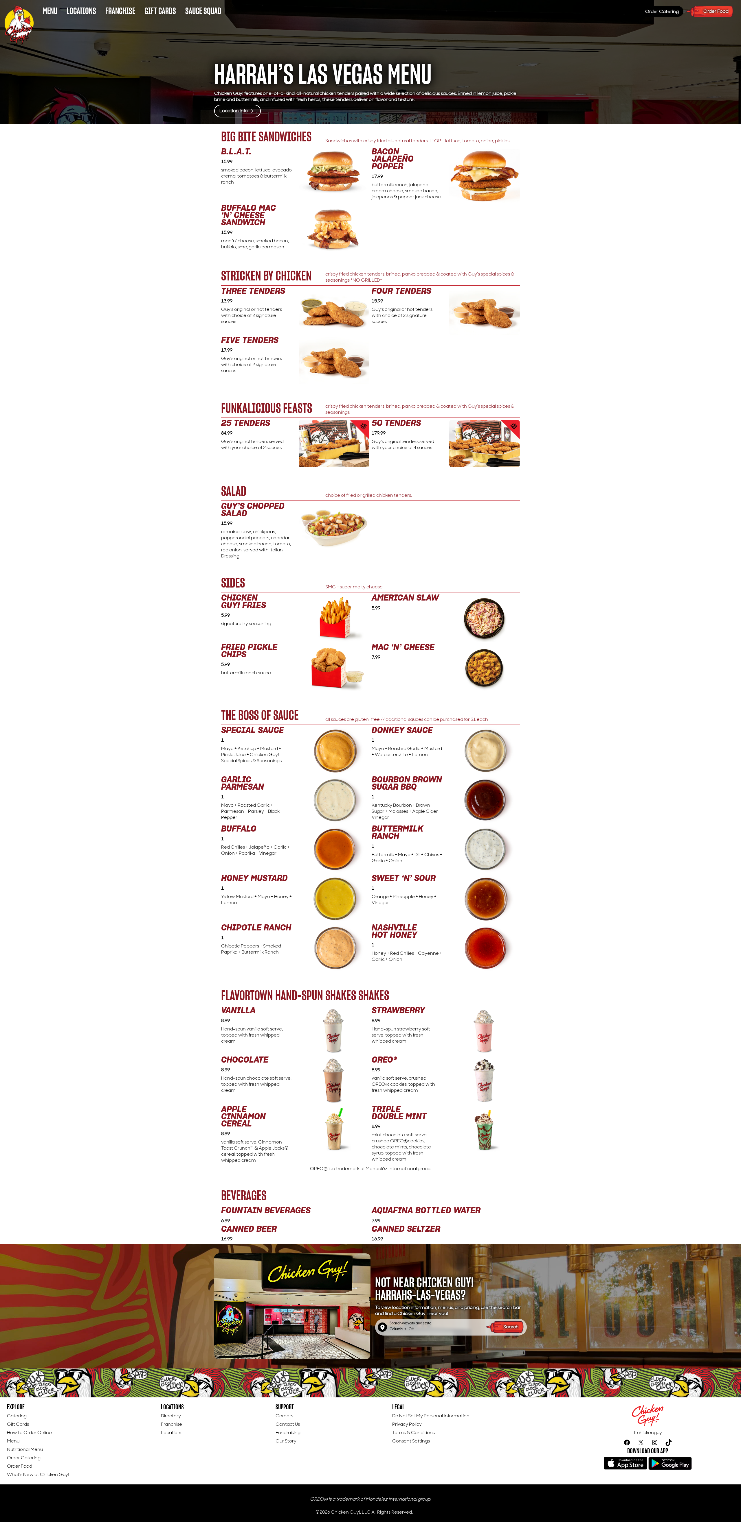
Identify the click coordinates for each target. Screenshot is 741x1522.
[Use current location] (382, 1327)
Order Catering (662, 11)
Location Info (234, 111)
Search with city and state (410, 1323)
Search (511, 1327)
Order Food (716, 11)
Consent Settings (411, 1441)
